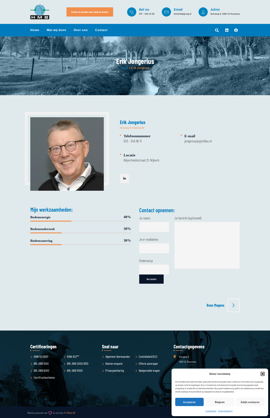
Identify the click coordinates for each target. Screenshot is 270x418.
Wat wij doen (56, 30)
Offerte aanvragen (148, 363)
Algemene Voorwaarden (117, 356)
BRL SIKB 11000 (75, 370)
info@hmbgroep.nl (182, 13)
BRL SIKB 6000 (41, 370)
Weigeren (220, 402)
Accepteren (189, 402)
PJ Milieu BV (69, 412)
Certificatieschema (44, 377)
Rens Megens (215, 305)
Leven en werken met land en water (89, 11)
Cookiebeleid (211, 411)
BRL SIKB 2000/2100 (77, 363)
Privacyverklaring (225, 411)
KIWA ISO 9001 (41, 356)
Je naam (144, 218)
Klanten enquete (114, 363)
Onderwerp (146, 260)
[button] (262, 374)
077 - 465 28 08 (146, 13)
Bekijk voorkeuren (250, 402)
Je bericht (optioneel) (187, 218)
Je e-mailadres (148, 239)
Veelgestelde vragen (149, 370)
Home (34, 30)
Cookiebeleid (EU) (148, 356)
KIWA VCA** (73, 356)
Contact (101, 30)
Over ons (81, 30)
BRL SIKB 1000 (41, 363)
